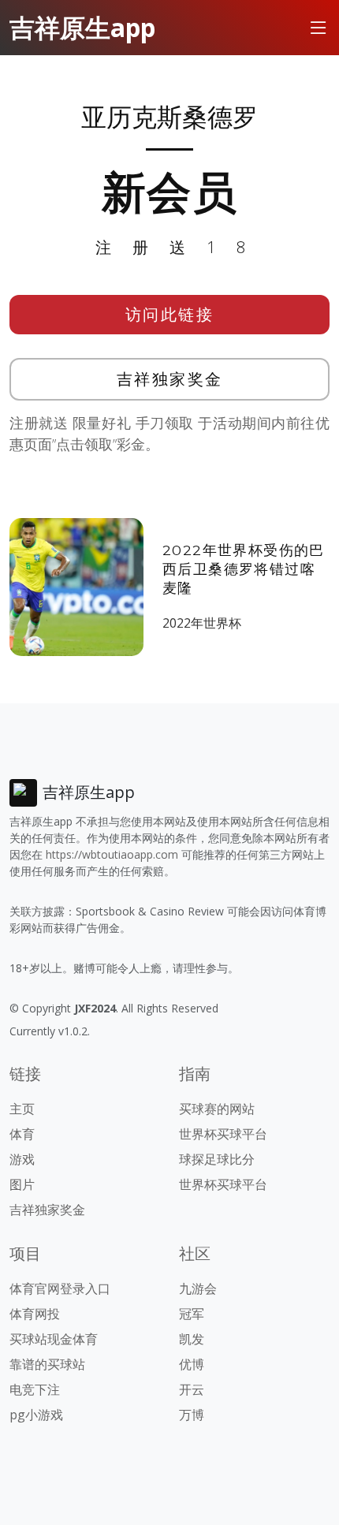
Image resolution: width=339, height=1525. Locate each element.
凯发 (191, 1339)
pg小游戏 (36, 1414)
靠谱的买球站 (47, 1364)
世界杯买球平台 (223, 1134)
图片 (22, 1184)
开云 (191, 1389)
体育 (22, 1134)
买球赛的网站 (217, 1108)
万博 (191, 1414)
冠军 (191, 1313)
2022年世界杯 (201, 623)
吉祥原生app (82, 27)
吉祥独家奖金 (170, 379)
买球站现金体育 (53, 1339)
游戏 (22, 1159)
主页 (22, 1108)
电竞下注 (34, 1389)
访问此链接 (169, 314)
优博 (191, 1364)
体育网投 (34, 1313)
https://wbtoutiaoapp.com (112, 854)
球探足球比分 (217, 1159)
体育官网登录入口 (59, 1288)
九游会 (198, 1288)
